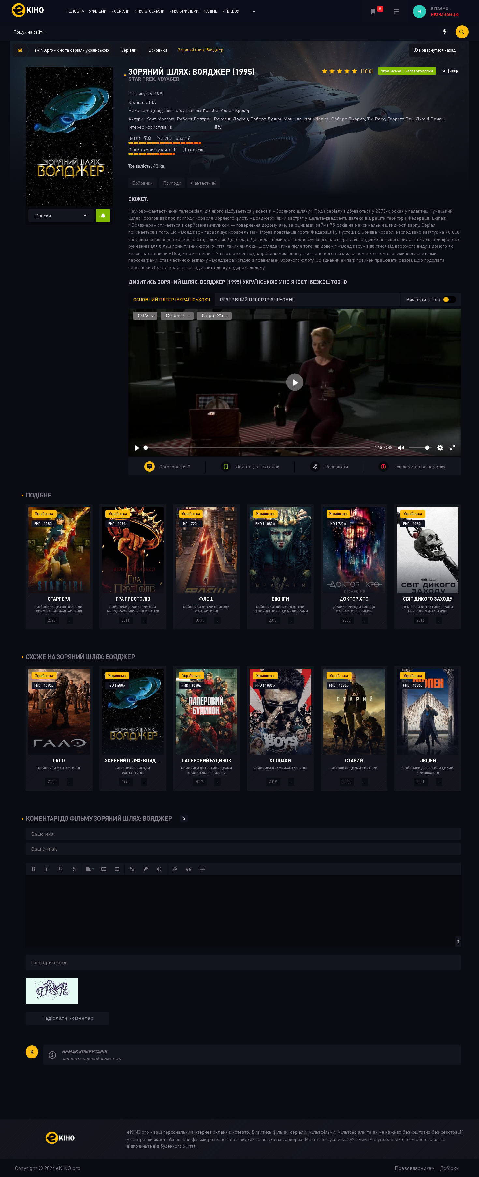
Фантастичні (203, 183)
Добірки (449, 1168)
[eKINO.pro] (67, 1139)
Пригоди (172, 183)
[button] (33, 869)
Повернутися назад (437, 50)
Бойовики (142, 183)
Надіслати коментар (67, 1018)
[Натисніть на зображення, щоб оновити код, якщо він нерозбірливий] (52, 990)
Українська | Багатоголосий (407, 70)
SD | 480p (450, 70)
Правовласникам (415, 1168)
